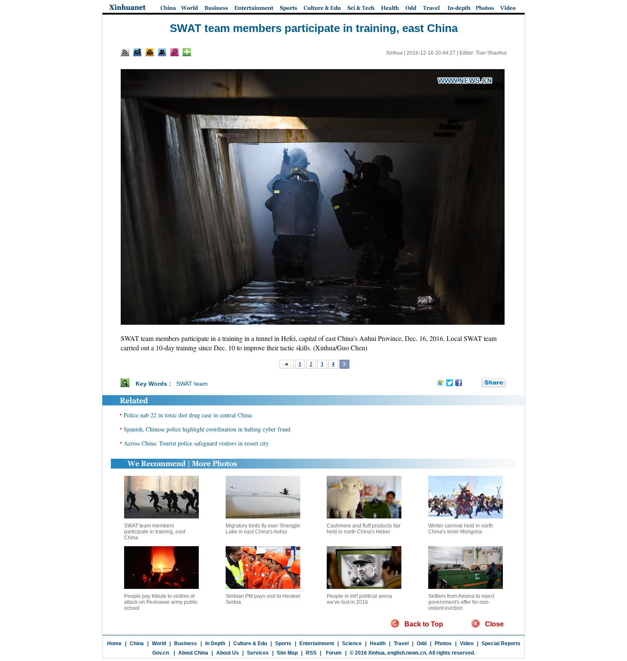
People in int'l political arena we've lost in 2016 (359, 599)
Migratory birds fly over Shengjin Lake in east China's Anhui (263, 529)
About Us (227, 653)
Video (466, 643)
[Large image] (174, 52)
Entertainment (316, 643)
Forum (333, 653)
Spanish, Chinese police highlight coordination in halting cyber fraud (207, 429)
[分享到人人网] (475, 383)
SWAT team (192, 383)
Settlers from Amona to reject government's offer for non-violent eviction (461, 602)
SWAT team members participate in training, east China (154, 532)
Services (258, 653)
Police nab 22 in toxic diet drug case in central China (188, 415)
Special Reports (501, 643)
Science (352, 643)
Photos (443, 643)
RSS (311, 653)
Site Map (287, 653)
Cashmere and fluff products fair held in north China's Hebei (364, 529)
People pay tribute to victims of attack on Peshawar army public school (161, 602)
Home (114, 643)
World (159, 643)
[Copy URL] (162, 52)
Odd (422, 643)
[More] (187, 52)
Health (378, 643)
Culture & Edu (250, 643)
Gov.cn (160, 653)
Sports (283, 643)
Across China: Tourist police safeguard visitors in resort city (196, 443)
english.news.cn (406, 653)
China (137, 643)
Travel (401, 643)
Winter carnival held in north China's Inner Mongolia (460, 529)
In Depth (215, 643)
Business (185, 643)
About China (193, 653)
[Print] (149, 52)
